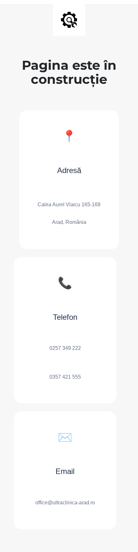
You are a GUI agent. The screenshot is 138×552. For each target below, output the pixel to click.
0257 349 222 (65, 348)
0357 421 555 (65, 377)
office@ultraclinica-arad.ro (65, 502)
